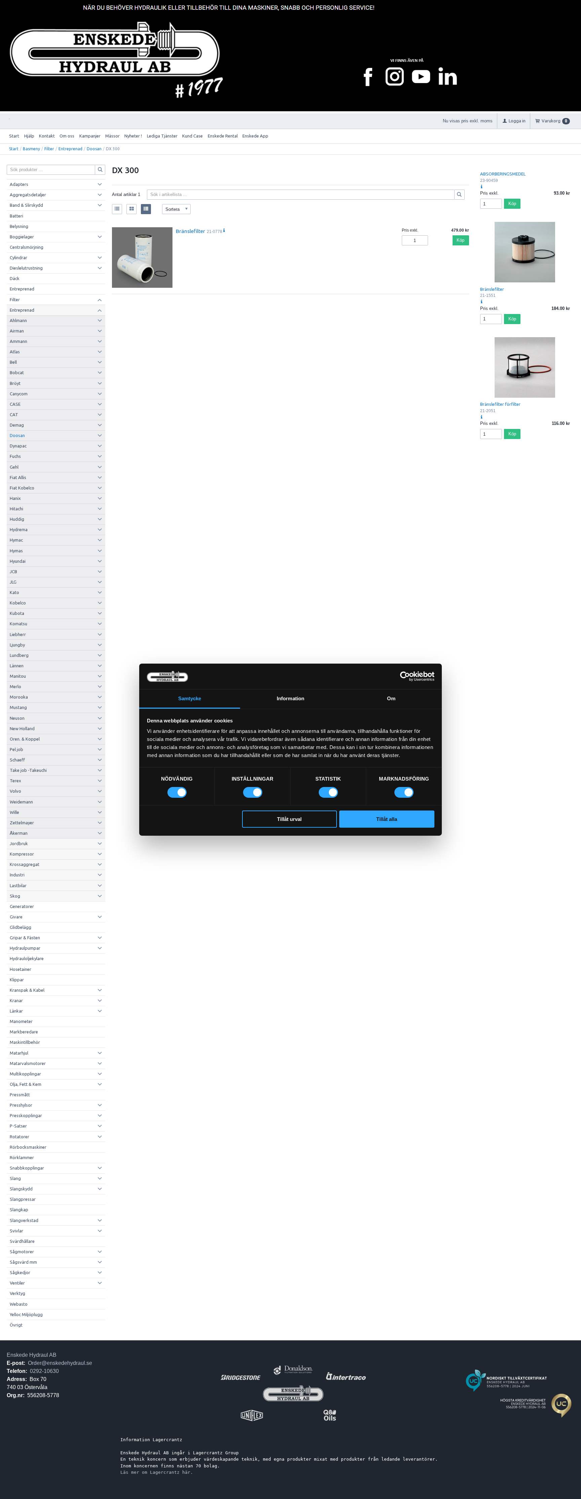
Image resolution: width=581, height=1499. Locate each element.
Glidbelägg (20, 927)
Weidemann (21, 801)
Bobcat (17, 372)
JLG (13, 582)
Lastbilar (18, 885)
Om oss (67, 135)
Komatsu (18, 623)
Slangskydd (21, 1188)
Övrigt (16, 1325)
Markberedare (24, 1031)
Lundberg (19, 655)
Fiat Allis (18, 477)
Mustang (18, 707)
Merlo (15, 686)
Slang (15, 1178)
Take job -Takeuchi (28, 770)
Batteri (16, 215)
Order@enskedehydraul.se (60, 1363)
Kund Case (192, 135)
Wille (14, 812)
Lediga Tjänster (162, 135)
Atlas (15, 351)
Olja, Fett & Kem (25, 1084)
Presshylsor (21, 1105)
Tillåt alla (386, 819)
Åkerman (19, 833)
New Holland (22, 728)
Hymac (16, 540)
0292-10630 (44, 1371)
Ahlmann (18, 320)
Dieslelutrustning (26, 268)
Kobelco (18, 602)
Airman (17, 330)
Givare (16, 916)
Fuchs (15, 456)
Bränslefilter (190, 231)
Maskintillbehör (25, 1042)
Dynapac (18, 445)
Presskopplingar (26, 1115)
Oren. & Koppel (25, 739)
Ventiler (17, 1282)
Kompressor (22, 854)
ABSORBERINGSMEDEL (503, 173)
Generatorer (22, 906)
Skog (15, 896)
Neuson (17, 718)
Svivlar (16, 1230)
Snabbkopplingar (27, 1168)
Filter (49, 149)
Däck (15, 278)
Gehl (14, 467)
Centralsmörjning (26, 247)
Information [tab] (290, 698)
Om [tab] (391, 698)
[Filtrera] (460, 195)
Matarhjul (19, 1053)
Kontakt (47, 135)
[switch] (252, 792)
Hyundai (18, 561)
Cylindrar (18, 257)
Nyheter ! (133, 135)
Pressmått (20, 1094)
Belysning (19, 226)
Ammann (18, 341)
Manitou (18, 676)
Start (14, 135)
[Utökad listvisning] (146, 209)
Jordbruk (19, 843)
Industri (17, 874)
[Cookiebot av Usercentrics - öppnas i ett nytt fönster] (405, 676)
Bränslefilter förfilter (500, 404)
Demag (17, 425)
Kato (14, 592)
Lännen (17, 665)
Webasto (19, 1304)
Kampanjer (90, 135)
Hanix (15, 498)
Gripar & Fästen (25, 937)
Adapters (19, 184)
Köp (460, 240)
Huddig (17, 519)
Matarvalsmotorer (28, 1063)
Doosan (94, 149)
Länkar (16, 1011)
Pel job (16, 749)
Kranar (16, 1000)
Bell (13, 362)
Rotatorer (19, 1136)
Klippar (17, 979)
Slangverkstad (24, 1220)
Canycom (19, 393)
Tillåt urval (289, 819)
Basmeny (31, 149)
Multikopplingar (25, 1073)
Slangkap (19, 1209)
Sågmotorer (22, 1251)
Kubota (17, 613)
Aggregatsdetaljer (28, 194)
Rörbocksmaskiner (28, 1147)
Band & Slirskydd (26, 205)
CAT (14, 414)
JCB (13, 571)
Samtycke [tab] (189, 698)
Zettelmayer (22, 822)
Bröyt (15, 383)
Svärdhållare (22, 1241)
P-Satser (18, 1125)
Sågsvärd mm (23, 1262)
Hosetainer (20, 969)
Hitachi (16, 508)
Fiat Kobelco (22, 487)
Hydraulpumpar (25, 948)
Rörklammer (22, 1157)
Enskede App (255, 135)
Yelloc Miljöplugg (26, 1314)
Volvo (15, 791)
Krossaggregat (24, 864)
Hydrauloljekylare (27, 958)
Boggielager (22, 236)
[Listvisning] (117, 209)
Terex (15, 780)
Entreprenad (70, 149)
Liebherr (18, 634)
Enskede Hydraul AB (31, 1355)
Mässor (112, 135)
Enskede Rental (223, 135)
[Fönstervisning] (131, 209)
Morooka (19, 697)
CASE (15, 404)
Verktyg (17, 1293)
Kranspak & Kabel (27, 990)
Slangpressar (23, 1199)
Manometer (21, 1021)
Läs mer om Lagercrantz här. (156, 1472)
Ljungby (17, 644)
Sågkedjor (20, 1272)
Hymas (16, 550)
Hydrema (19, 529)
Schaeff (17, 759)
